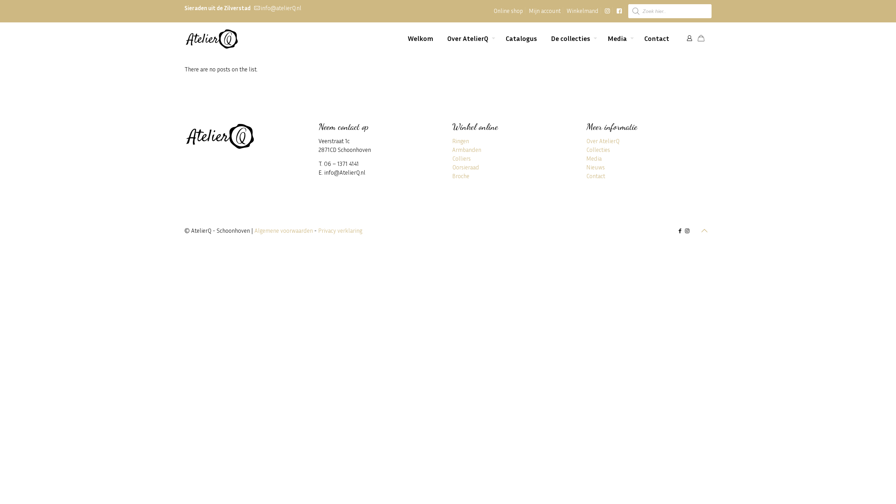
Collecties (598, 149)
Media (594, 158)
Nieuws (595, 167)
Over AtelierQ (603, 141)
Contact (595, 176)
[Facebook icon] (679, 230)
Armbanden (466, 149)
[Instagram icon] (687, 230)
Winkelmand (582, 10)
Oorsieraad (465, 167)
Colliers (461, 158)
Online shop (508, 10)
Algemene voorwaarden (283, 230)
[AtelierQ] (211, 38)
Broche (460, 176)
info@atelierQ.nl (281, 8)
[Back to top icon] (704, 230)
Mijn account (545, 10)
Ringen (460, 141)
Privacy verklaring (340, 230)
